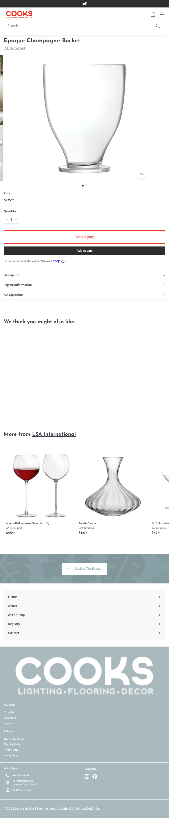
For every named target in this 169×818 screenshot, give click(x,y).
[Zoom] (141, 175)
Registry (8, 723)
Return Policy (11, 749)
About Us (9, 712)
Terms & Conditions (14, 739)
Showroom (10, 717)
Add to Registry (84, 237)
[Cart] (153, 14)
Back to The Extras (87, 569)
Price (7, 193)
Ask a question (13, 295)
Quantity (10, 211)
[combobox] (84, 25)
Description (11, 275)
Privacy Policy (11, 755)
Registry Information (18, 285)
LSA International (14, 48)
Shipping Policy (12, 744)
